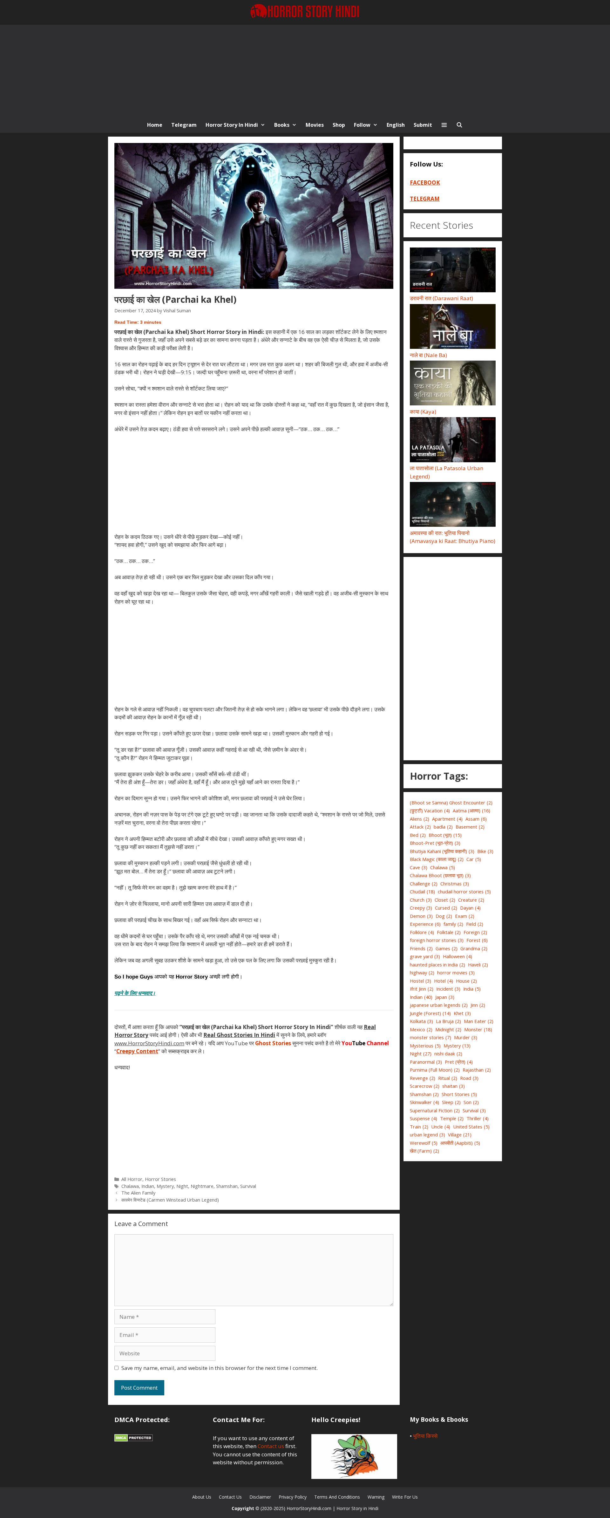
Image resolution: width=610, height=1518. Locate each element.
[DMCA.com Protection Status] (133, 1439)
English (396, 124)
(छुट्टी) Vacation (430, 810)
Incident (448, 989)
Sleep (451, 1102)
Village (459, 1134)
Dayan (470, 908)
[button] (444, 125)
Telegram (184, 124)
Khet (462, 1013)
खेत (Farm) (424, 1151)
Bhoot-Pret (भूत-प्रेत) (435, 843)
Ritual (447, 1078)
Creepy (421, 908)
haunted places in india (437, 964)
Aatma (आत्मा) (471, 810)
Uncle (440, 1126)
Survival (248, 1186)
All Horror (131, 1179)
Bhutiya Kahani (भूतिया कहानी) (442, 851)
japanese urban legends (439, 1005)
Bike (485, 851)
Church (421, 900)
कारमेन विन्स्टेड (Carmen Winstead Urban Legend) (170, 1200)
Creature (471, 900)
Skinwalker (424, 1102)
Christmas (454, 883)
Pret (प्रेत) (459, 1062)
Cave (418, 867)
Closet (445, 900)
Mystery (165, 1186)
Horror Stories (160, 1179)
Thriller (477, 1118)
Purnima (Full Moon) (435, 1070)
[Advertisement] (305, 69)
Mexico (421, 1029)
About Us (201, 1497)
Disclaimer (260, 1497)
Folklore (422, 932)
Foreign (475, 932)
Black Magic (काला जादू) (437, 859)
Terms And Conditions (337, 1497)
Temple (452, 1118)
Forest (477, 940)
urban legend (427, 1134)
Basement (470, 826)
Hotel (443, 981)
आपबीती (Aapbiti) (460, 1143)
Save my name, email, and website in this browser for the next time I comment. (219, 1368)
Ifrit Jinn (421, 989)
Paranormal (426, 1062)
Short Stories (459, 1094)
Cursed (446, 908)
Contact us (271, 1446)
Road (469, 1078)
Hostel (420, 981)
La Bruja (448, 1021)
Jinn (478, 1005)
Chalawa (130, 1186)
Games (447, 948)
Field (474, 924)
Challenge (423, 883)
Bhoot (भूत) (445, 835)
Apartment (447, 819)
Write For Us (405, 1497)
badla (443, 826)
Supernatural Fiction (435, 1110)
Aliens (419, 819)
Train (419, 1126)
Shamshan (227, 1186)
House (466, 981)
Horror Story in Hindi (232, 124)
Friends (421, 948)
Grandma (473, 948)
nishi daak (448, 1053)
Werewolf (423, 1143)
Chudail (422, 891)
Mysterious (425, 1045)
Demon (421, 916)
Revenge (422, 1078)
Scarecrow (424, 1086)
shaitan (453, 1086)
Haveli (478, 964)
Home (154, 124)
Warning (376, 1497)
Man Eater (478, 1021)
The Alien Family (138, 1193)
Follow (362, 124)
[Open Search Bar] (459, 125)
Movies (315, 124)
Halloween (457, 956)
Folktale (449, 932)
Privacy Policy (293, 1497)
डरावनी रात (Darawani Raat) (441, 298)
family (453, 924)
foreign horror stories (437, 940)
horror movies (456, 972)
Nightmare (202, 1186)
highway (422, 972)
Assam (476, 819)
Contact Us (230, 1497)
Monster (478, 1029)
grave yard (425, 956)
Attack (420, 826)
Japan (444, 997)
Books (281, 124)
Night (182, 1186)
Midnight (448, 1029)
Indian (147, 1186)
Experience (425, 924)
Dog (444, 916)
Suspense (423, 1118)
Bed (418, 835)
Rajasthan (477, 1070)
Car (473, 859)
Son (471, 1102)
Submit (423, 124)
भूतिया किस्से (425, 1436)
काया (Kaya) (423, 411)
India (472, 989)
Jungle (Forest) (430, 1013)
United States (471, 1126)
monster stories (430, 1037)
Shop (339, 124)
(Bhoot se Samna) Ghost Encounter (451, 802)
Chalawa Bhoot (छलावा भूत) (440, 875)
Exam (464, 916)
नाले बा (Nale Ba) (428, 355)
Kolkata (421, 1021)
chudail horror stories (464, 891)
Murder (465, 1037)
